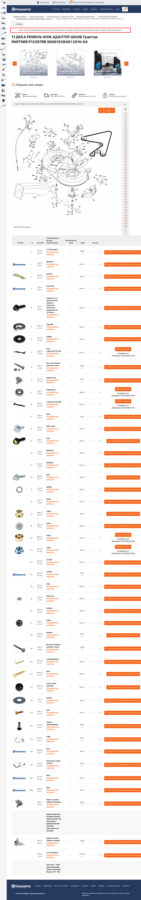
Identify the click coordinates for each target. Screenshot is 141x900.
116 (125, 202)
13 (125, 135)
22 (125, 154)
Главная (38, 886)
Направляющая (52, 659)
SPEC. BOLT (50, 426)
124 (125, 210)
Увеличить (33, 77)
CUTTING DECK (52, 249)
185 (125, 221)
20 (125, 151)
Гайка (48, 511)
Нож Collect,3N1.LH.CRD (53, 350)
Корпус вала (51, 378)
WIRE (48, 737)
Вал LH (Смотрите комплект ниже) (53, 364)
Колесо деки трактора (51, 684)
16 (125, 143)
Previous (15, 64)
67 (125, 191)
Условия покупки (106, 9)
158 (125, 218)
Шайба (49, 336)
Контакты (60, 2)
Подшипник (50, 390)
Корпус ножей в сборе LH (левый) (53, 839)
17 (125, 146)
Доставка (44, 2)
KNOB (48, 620)
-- (125, 229)
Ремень (49, 632)
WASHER (49, 324)
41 (125, 175)
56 (125, 186)
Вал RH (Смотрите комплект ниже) (53, 645)
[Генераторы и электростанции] (3, 74)
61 (125, 188)
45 (125, 180)
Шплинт (49, 274)
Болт (48, 438)
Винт (48, 775)
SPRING (49, 608)
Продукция (66, 9)
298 (125, 226)
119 (125, 207)
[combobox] (70, 104)
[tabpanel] (33, 63)
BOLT (48, 414)
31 (125, 162)
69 (125, 197)
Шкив (48, 499)
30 (125, 159)
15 (125, 140)
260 (125, 223)
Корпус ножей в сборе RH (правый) (53, 801)
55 (125, 183)
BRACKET (50, 262)
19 (125, 148)
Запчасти (56, 9)
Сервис (85, 9)
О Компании (74, 886)
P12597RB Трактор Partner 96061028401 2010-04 (34, 19)
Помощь (94, 9)
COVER (49, 560)
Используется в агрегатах (52, 253)
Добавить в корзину (123, 349)
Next (126, 64)
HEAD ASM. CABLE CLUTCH (53, 762)
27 (125, 156)
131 (125, 213)
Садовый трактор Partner (86, 17)
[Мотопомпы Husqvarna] (3, 85)
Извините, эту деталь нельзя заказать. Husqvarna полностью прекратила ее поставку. (52, 305)
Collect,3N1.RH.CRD (53, 402)
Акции (117, 9)
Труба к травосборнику (52, 723)
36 (125, 170)
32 (125, 164)
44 (125, 178)
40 (125, 172)
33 (125, 167)
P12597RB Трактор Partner (107, 17)
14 (125, 137)
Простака (50, 596)
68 (125, 194)
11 (125, 132)
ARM (48, 584)
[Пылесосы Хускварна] (3, 90)
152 (125, 215)
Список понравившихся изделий (87, 2)
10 (125, 129)
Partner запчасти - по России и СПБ (60, 17)
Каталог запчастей (37, 17)
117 (125, 205)
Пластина (50, 286)
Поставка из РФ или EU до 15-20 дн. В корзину (123, 441)
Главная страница (20, 17)
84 (125, 199)
